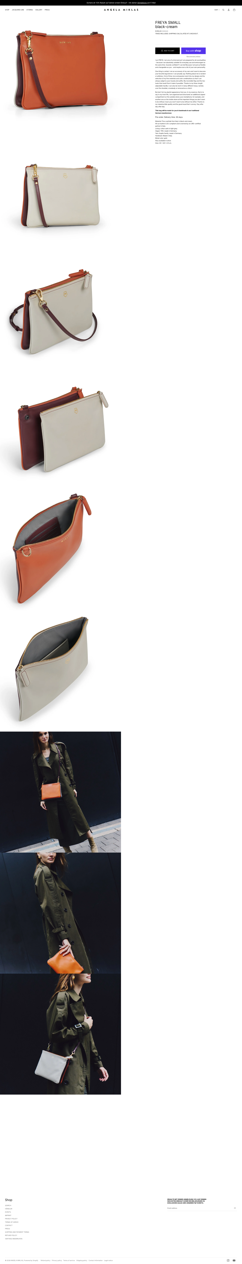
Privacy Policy (11, 1219)
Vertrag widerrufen (13, 1239)
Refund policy (45, 1260)
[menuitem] (7, 10)
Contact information (96, 1260)
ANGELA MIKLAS (17, 1260)
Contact (8, 1225)
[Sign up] (235, 1208)
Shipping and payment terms (17, 1232)
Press (7, 1229)
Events (8, 1212)
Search (8, 1205)
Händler (8, 1209)
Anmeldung (142, 3)
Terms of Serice (11, 1222)
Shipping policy (81, 1260)
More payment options (193, 56)
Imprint (8, 1215)
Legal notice (108, 1260)
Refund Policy (11, 1235)
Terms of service (69, 1260)
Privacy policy (57, 1260)
